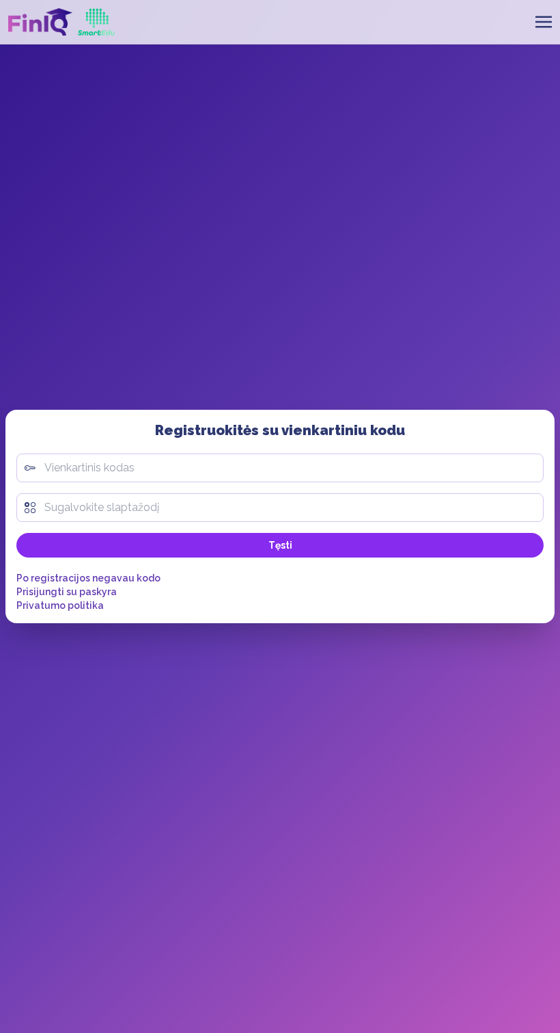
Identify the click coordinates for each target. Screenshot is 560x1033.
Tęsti (280, 545)
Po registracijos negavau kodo (88, 578)
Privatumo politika (60, 605)
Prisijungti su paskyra (66, 591)
